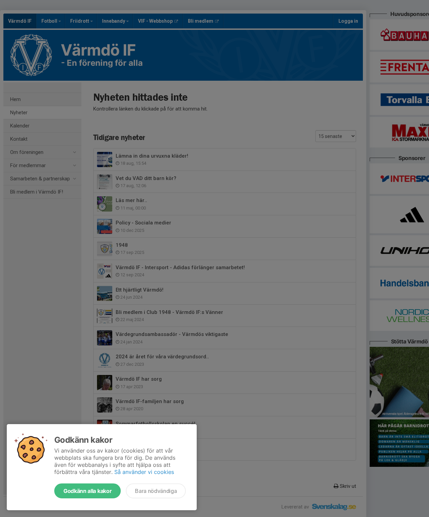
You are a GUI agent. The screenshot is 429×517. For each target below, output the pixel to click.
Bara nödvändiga (156, 491)
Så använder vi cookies (144, 472)
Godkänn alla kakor (87, 491)
